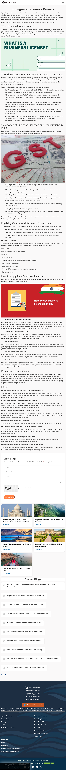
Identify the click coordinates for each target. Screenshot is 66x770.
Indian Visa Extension (40, 725)
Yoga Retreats (38, 728)
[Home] (11, 2)
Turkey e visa (38, 736)
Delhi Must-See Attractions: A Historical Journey (24, 650)
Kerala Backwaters (40, 731)
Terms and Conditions (33, 760)
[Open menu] (63, 2)
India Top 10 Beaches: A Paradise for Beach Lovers (25, 667)
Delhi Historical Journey (8, 728)
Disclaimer (4, 745)
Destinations (5, 719)
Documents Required (40, 716)
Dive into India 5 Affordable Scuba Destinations (24, 641)
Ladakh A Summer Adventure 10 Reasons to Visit (25, 604)
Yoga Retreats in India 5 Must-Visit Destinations (24, 631)
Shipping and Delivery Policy (10, 751)
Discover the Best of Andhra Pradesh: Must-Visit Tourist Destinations (32, 658)
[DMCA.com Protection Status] (49, 763)
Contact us (4, 739)
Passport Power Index (41, 733)
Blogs (3, 742)
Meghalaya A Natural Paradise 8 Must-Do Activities (25, 596)
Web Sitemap (44, 760)
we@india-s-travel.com (33, 699)
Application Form (6, 716)
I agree (19, 768)
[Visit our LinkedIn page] (37, 767)
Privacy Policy (21, 760)
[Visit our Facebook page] (33, 767)
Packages (4, 722)
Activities (4, 725)
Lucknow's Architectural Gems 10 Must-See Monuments (27, 614)
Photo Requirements (40, 719)
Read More (6, 525)
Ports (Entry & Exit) (40, 722)
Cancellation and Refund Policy (10, 748)
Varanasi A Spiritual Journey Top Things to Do (24, 623)
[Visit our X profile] (41, 767)
